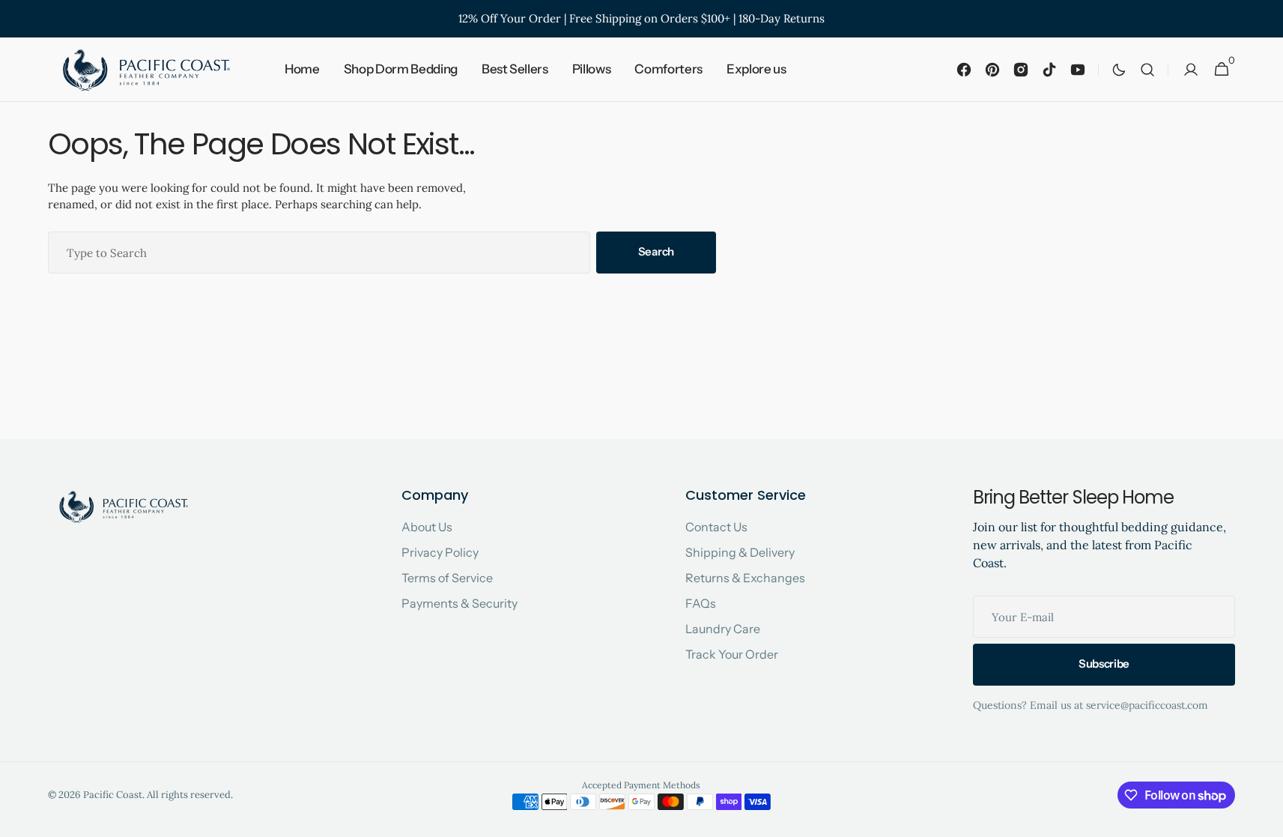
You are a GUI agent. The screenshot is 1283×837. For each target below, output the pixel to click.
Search (656, 251)
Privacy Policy (440, 552)
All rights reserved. (190, 794)
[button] (1147, 69)
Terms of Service (447, 577)
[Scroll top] (1265, 819)
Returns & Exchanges (745, 577)
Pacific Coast (112, 794)
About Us (426, 526)
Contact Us (716, 526)
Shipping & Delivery (740, 552)
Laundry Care (722, 628)
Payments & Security (459, 603)
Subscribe (1104, 663)
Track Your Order (731, 654)
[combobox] (319, 253)
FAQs (700, 603)
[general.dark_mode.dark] (1119, 69)
